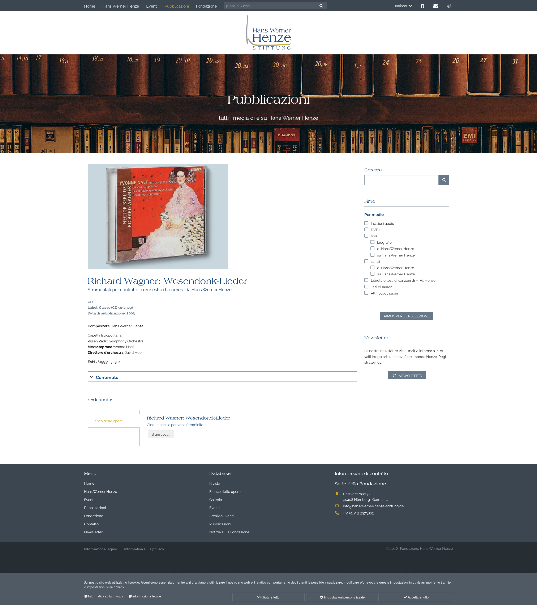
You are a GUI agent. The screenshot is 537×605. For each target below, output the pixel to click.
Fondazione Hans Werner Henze (426, 548)
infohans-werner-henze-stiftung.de (373, 505)
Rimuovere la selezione (407, 315)
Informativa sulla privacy (105, 596)
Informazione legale (146, 596)
